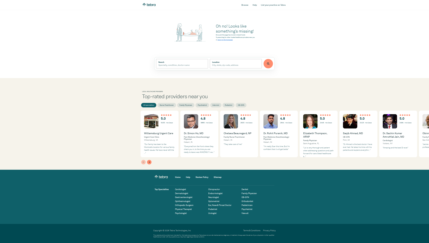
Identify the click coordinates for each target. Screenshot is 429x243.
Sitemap (218, 177)
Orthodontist (247, 201)
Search (161, 62)
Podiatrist (228, 105)
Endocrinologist (215, 193)
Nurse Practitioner (167, 105)
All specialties (148, 105)
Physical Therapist (183, 209)
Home (178, 177)
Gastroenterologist (183, 197)
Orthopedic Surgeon (184, 205)
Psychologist (181, 213)
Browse (244, 5)
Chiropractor (214, 189)
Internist (215, 105)
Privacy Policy (269, 230)
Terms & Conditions (251, 230)
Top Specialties (162, 189)
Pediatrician (247, 205)
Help (255, 5)
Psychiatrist (202, 105)
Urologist (212, 213)
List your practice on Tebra (273, 5)
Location (215, 62)
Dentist (245, 189)
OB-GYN (241, 105)
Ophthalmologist (182, 201)
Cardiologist (180, 189)
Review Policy (202, 177)
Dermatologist (181, 193)
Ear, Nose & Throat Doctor (219, 205)
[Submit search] (268, 63)
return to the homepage (225, 40)
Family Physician (185, 105)
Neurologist (213, 197)
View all (245, 213)
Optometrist (213, 201)
